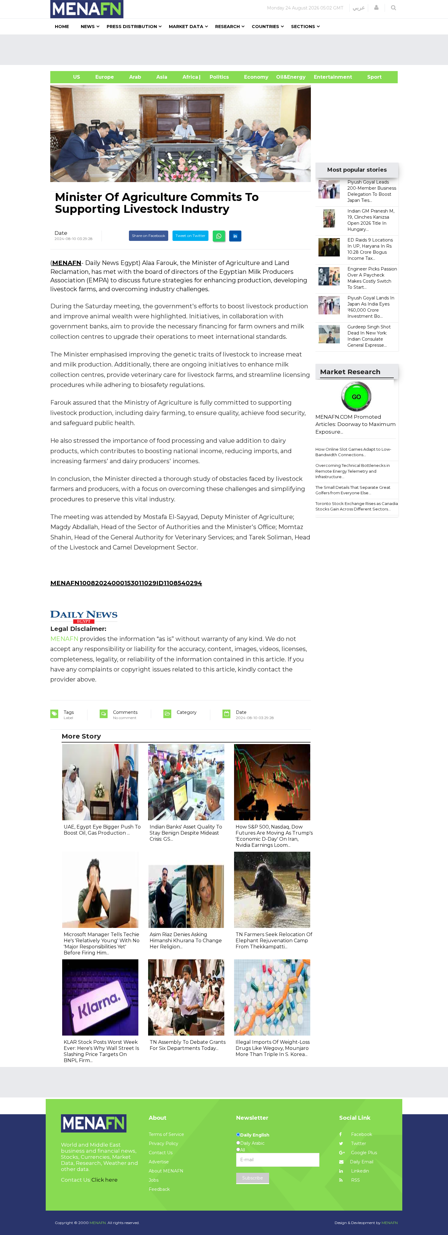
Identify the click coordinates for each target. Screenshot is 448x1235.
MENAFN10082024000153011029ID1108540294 (126, 583)
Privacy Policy (163, 1143)
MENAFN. (98, 1222)
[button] (376, 7)
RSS (355, 1180)
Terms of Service (166, 1134)
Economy (256, 77)
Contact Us (160, 1152)
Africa (189, 77)
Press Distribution (132, 26)
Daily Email (361, 1162)
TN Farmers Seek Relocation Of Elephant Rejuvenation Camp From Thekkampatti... (274, 941)
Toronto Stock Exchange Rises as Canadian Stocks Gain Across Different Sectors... (357, 506)
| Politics (217, 77)
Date (61, 233)
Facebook (361, 1134)
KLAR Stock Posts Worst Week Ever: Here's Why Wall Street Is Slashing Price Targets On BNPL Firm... (101, 1051)
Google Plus (363, 1152)
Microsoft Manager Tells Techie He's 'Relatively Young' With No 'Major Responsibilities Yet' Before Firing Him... (102, 944)
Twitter (358, 1143)
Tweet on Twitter (190, 235)
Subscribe (252, 1178)
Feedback (159, 1189)
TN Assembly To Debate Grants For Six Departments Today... (188, 1045)
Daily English (254, 1135)
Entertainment (324, 77)
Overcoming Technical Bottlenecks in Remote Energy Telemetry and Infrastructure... (352, 471)
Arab (135, 77)
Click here (104, 1180)
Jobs (153, 1180)
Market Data (186, 26)
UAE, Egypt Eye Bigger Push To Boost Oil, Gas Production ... (102, 830)
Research (227, 26)
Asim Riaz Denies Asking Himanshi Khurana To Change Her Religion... (186, 941)
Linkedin (359, 1171)
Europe (105, 77)
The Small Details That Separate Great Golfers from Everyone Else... (352, 490)
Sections (303, 26)
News (88, 26)
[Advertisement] (226, 49)
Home (62, 26)
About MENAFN (166, 1171)
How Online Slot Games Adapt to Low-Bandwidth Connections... (353, 452)
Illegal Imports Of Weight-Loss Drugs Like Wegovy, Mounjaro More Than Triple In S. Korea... (273, 1048)
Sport (371, 77)
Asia (162, 77)
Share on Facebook (148, 235)
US (69, 77)
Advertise (159, 1162)
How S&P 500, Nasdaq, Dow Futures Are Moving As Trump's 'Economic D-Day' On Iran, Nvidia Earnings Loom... (274, 836)
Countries (265, 26)
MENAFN (66, 263)
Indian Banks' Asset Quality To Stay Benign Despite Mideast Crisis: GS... (186, 833)
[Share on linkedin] (235, 236)
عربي (359, 7)
